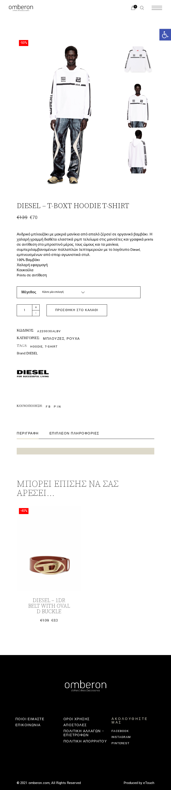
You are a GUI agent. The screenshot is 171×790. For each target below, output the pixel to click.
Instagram (121, 737)
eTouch (148, 782)
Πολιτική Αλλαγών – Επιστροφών (83, 733)
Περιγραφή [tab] (28, 433)
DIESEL (32, 353)
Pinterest (121, 743)
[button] (165, 34)
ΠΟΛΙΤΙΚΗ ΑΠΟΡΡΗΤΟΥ (85, 741)
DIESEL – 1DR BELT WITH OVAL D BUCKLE (49, 606)
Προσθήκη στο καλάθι (76, 310)
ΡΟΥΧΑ (73, 339)
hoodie (36, 346)
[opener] (142, 8)
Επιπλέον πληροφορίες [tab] (74, 433)
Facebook (120, 731)
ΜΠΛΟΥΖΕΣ (53, 339)
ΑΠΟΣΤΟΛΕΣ (75, 725)
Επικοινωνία (28, 725)
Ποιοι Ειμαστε (29, 719)
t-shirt (51, 346)
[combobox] (64, 292)
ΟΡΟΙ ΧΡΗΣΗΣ (76, 719)
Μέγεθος (28, 292)
